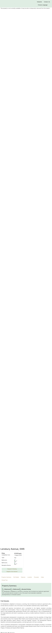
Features (23, 577)
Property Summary (6, 577)
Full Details (16, 577)
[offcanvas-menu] (2, 4)
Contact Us (47, 1)
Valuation (39, 1)
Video (42, 577)
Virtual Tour (5, 580)
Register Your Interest (12, 571)
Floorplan (36, 577)
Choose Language (43, 5)
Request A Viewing (12, 569)
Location (29, 577)
